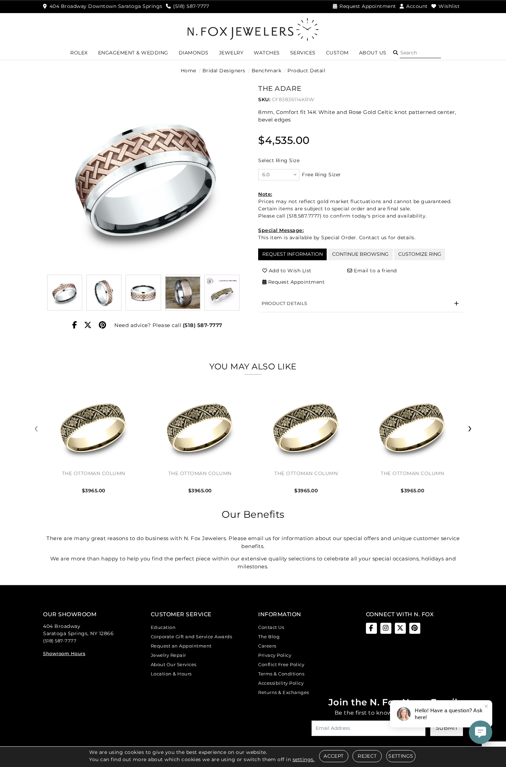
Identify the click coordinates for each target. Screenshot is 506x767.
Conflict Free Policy (281, 664)
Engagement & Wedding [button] (133, 53)
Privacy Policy (274, 655)
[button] (395, 52)
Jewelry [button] (231, 53)
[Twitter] (88, 325)
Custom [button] (337, 53)
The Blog (269, 636)
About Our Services (174, 664)
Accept (334, 756)
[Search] (420, 52)
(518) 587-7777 (202, 325)
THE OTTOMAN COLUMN (93, 473)
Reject (367, 756)
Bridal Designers (223, 70)
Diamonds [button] (194, 53)
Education (163, 627)
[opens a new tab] (371, 628)
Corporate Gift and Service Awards (191, 636)
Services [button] (303, 53)
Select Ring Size (278, 160)
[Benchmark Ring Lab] (222, 293)
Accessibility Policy (281, 683)
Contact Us (271, 627)
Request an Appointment (181, 646)
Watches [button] (267, 53)
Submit (447, 728)
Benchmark (267, 70)
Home (188, 70)
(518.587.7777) (304, 216)
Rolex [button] (79, 53)
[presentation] (36, 428)
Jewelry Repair (168, 655)
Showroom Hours (64, 653)
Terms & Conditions (281, 673)
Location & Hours (171, 673)
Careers (267, 646)
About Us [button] (373, 53)
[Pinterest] (102, 325)
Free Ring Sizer (321, 174)
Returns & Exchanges (283, 692)
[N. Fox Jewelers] (253, 29)
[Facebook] (74, 325)
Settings (400, 756)
